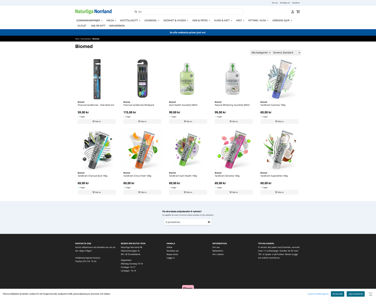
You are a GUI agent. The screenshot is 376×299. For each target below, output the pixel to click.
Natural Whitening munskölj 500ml (232, 105)
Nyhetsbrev (217, 250)
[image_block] (188, 288)
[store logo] (93, 11)
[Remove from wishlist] (209, 222)
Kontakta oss (285, 3)
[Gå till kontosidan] (292, 11)
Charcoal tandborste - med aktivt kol (96, 105)
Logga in (171, 257)
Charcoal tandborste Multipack (138, 105)
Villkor (170, 247)
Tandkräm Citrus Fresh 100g (137, 175)
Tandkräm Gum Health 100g (183, 175)
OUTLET (82, 25)
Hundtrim (296, 3)
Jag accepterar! (355, 294)
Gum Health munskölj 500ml (183, 105)
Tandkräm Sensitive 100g (227, 175)
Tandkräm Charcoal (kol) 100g (92, 175)
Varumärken (117, 25)
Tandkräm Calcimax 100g (272, 105)
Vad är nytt (98, 25)
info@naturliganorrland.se (87, 257)
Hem (77, 39)
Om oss (275, 3)
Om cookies (218, 254)
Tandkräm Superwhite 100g (274, 175)
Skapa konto (172, 254)
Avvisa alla (338, 294)
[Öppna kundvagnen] (298, 11)
